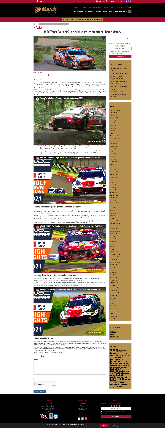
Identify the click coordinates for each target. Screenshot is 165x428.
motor (126, 373)
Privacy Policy (110, 421)
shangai (112, 383)
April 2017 (113, 306)
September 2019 (115, 231)
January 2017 (114, 313)
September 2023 (115, 115)
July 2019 (112, 236)
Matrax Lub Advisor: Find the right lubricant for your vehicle (82, 19)
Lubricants (123, 11)
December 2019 (115, 223)
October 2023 (114, 113)
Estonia (47, 91)
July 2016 (112, 319)
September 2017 (115, 293)
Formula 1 (90, 11)
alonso (114, 349)
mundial (115, 375)
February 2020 (114, 218)
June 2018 (113, 270)
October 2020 (114, 203)
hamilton (116, 361)
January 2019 (114, 252)
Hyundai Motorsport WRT (55, 75)
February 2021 (114, 192)
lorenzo (118, 365)
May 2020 (113, 210)
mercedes (116, 371)
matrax (124, 367)
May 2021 (113, 185)
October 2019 (114, 228)
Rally (105, 11)
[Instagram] (130, 1)
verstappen (122, 384)
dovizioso (124, 355)
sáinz (117, 383)
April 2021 (113, 187)
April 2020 (113, 213)
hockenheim (125, 362)
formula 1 (115, 359)
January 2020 (114, 221)
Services (84, 7)
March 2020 (113, 216)
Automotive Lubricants (95, 7)
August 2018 (113, 265)
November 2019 (115, 226)
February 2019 (114, 249)
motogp (119, 373)
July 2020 (113, 205)
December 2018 (115, 254)
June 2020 (113, 208)
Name (35, 377)
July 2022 (113, 149)
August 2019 (113, 234)
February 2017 (114, 311)
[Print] (41, 80)
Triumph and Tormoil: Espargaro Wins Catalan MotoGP (118, 94)
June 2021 (113, 182)
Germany (124, 360)
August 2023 (114, 118)
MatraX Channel (80, 11)
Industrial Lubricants (110, 7)
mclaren (115, 369)
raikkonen (115, 377)
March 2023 (113, 131)
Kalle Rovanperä (65, 75)
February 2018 (114, 280)
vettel (119, 386)
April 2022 (113, 156)
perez (122, 375)
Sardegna (37, 91)
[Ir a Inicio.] (34, 24)
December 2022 (115, 136)
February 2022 (114, 161)
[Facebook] (126, 1)
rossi (113, 380)
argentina (123, 350)
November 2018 (115, 257)
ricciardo (119, 379)
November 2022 (115, 138)
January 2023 (114, 133)
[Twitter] (128, 1)
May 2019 (113, 241)
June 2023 (113, 123)
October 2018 (114, 259)
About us (77, 7)
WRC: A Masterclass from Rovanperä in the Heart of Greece (119, 86)
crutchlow (114, 356)
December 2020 (115, 198)
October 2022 (114, 141)
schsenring (123, 381)
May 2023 (113, 125)
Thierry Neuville (38, 75)
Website (86, 377)
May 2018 (113, 272)
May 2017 (113, 303)
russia (118, 381)
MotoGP (99, 11)
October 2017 (114, 290)
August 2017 (113, 295)
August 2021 (113, 177)
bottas (114, 353)
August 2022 (114, 146)
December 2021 (115, 167)
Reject (114, 425)
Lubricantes (125, 365)
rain (122, 377)
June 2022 (113, 151)
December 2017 (114, 285)
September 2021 (115, 174)
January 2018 (114, 283)
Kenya (42, 91)
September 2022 (115, 143)
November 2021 (114, 169)
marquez (115, 367)
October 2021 (114, 172)
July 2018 (112, 267)
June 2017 (113, 301)
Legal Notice (103, 421)
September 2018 (115, 262)
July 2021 (112, 180)
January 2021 (114, 195)
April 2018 (113, 275)
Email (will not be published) (66, 377)
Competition (113, 11)
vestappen (113, 387)
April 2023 (113, 128)
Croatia (102, 90)
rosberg (127, 379)
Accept (104, 425)
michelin (126, 371)
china (127, 354)
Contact (128, 7)
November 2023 (115, 110)
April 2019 (113, 244)
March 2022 (113, 159)
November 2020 (115, 200)
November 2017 (114, 288)
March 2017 (113, 308)
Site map (123, 421)
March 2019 (113, 246)
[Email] (39, 80)
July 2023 (113, 120)
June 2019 (113, 239)
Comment (36, 359)
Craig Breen (45, 75)
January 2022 (114, 164)
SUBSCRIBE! (120, 46)
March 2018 (113, 277)
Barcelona (120, 352)
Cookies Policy (117, 421)
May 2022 (113, 154)
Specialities (120, 7)
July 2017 (112, 298)
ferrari (118, 357)
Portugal (97, 90)
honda (114, 363)
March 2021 (113, 190)
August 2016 (113, 316)
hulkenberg (123, 363)
